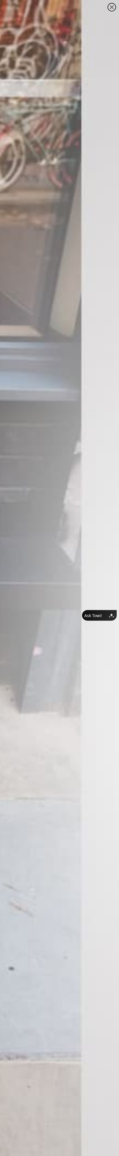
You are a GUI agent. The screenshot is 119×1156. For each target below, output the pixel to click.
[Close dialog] (112, 7)
